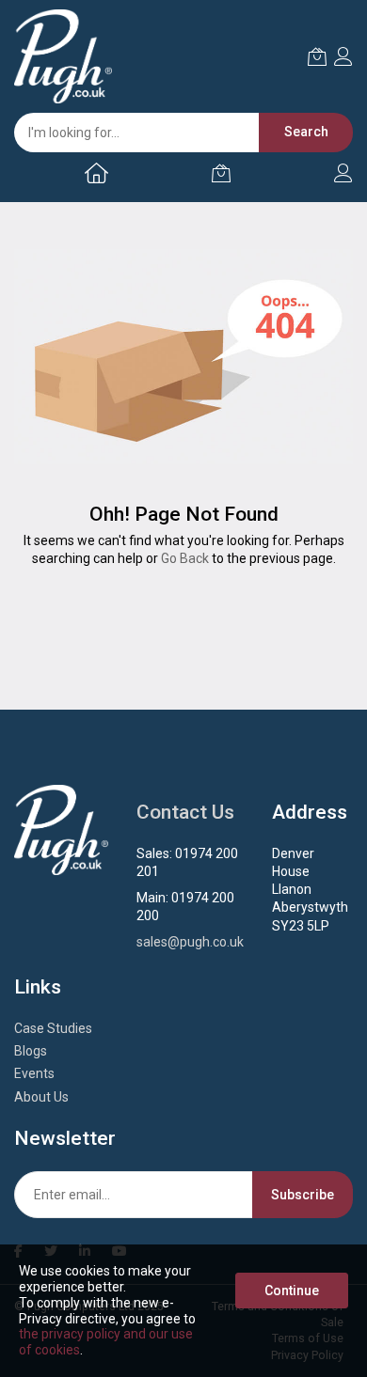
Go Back (185, 558)
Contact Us (185, 812)
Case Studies (53, 1028)
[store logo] (63, 56)
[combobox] (174, 132)
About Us (41, 1096)
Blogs (30, 1050)
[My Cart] (221, 173)
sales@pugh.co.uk (190, 941)
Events (34, 1073)
